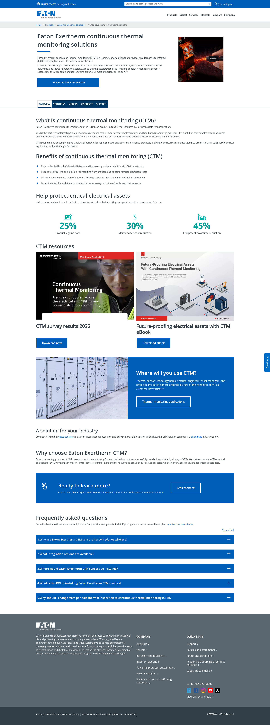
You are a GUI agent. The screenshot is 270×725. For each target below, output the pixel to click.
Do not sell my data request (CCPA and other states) (109, 714)
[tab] (135, 539)
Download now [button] (52, 343)
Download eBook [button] (153, 343)
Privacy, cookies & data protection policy (57, 714)
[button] (163, 401)
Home (38, 25)
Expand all (228, 530)
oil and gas (196, 436)
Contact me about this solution (68, 82)
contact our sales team (180, 524)
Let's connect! (186, 488)
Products (49, 25)
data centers (66, 436)
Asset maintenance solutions (71, 25)
